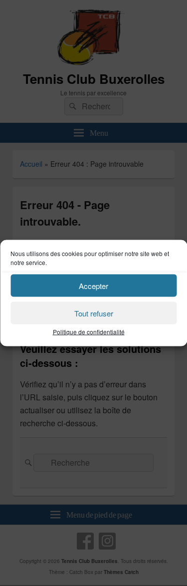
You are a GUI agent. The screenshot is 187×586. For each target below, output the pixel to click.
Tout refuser (93, 312)
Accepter (93, 285)
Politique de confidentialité (89, 331)
